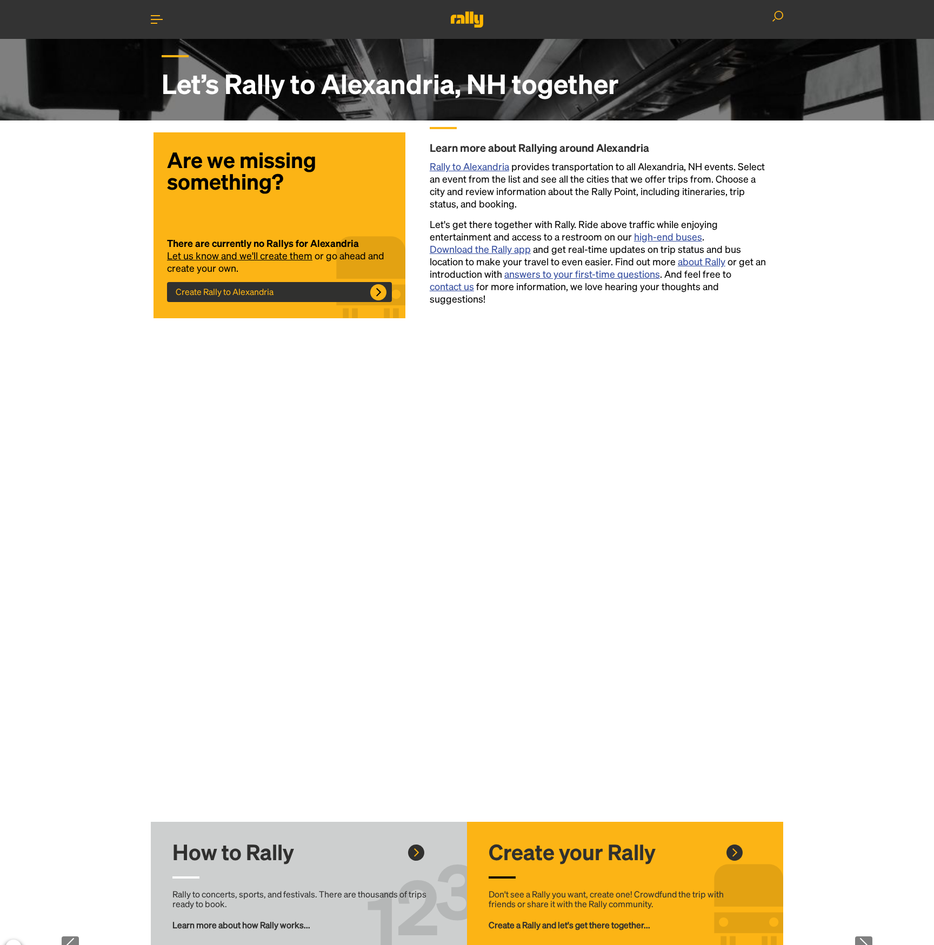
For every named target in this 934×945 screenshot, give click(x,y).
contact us (452, 286)
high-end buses (668, 236)
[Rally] (467, 19)
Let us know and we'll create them (239, 255)
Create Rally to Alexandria (224, 291)
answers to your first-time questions (582, 273)
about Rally (701, 261)
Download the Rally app (480, 249)
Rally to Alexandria (469, 166)
